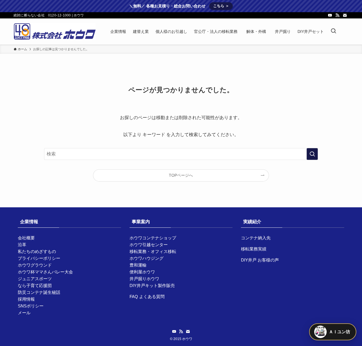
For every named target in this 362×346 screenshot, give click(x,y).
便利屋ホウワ (142, 271)
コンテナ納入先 (256, 237)
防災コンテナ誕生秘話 (39, 292)
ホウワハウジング (146, 258)
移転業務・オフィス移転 (153, 251)
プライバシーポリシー (39, 258)
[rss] (337, 15)
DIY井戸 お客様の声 (260, 260)
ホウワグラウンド (35, 265)
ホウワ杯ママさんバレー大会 (45, 271)
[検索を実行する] (312, 154)
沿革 (22, 244)
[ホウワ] (55, 31)
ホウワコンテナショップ (153, 237)
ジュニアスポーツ (35, 278)
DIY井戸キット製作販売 (152, 285)
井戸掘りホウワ (144, 278)
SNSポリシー (31, 305)
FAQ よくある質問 (147, 296)
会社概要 (26, 237)
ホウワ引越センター (149, 244)
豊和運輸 (138, 265)
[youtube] (330, 15)
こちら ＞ (221, 6)
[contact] (344, 15)
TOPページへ (181, 175)
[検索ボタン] (333, 31)
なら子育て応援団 (35, 285)
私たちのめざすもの (37, 251)
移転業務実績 (253, 248)
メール (24, 312)
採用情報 (26, 299)
